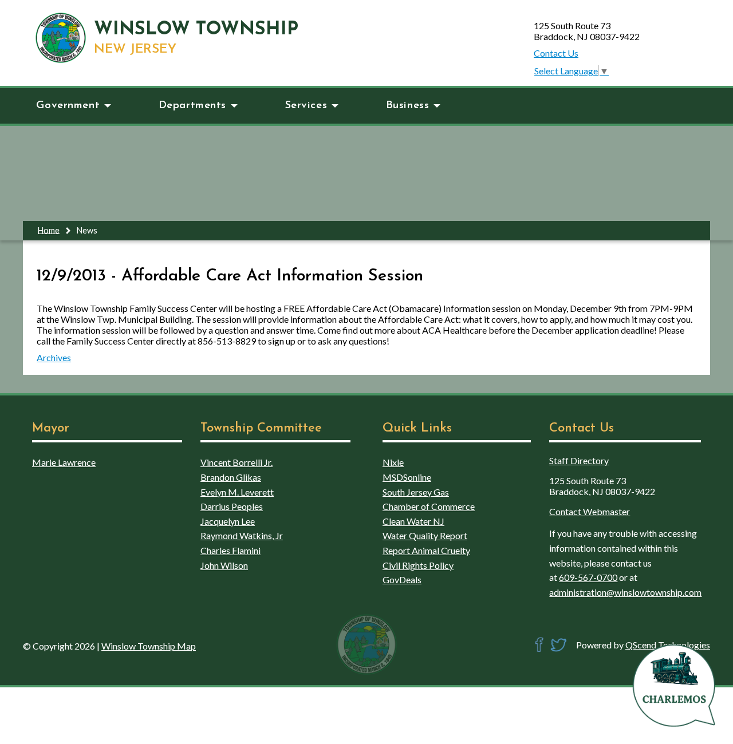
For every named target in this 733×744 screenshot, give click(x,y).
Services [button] (306, 105)
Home (49, 230)
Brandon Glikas (230, 477)
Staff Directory (579, 460)
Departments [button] (192, 105)
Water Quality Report (425, 535)
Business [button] (407, 105)
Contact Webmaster (589, 511)
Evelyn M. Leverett (237, 491)
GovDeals (402, 579)
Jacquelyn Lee (227, 521)
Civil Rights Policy (418, 565)
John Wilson (224, 565)
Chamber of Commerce (429, 506)
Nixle (393, 462)
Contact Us (556, 53)
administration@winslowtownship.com (625, 592)
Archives (54, 357)
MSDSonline (407, 477)
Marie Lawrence (64, 462)
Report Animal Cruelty (426, 550)
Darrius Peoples (231, 506)
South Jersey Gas (416, 491)
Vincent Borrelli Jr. (236, 462)
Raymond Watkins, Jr (241, 535)
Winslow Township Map (148, 645)
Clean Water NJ (413, 521)
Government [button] (68, 105)
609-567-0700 (588, 577)
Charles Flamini (230, 550)
